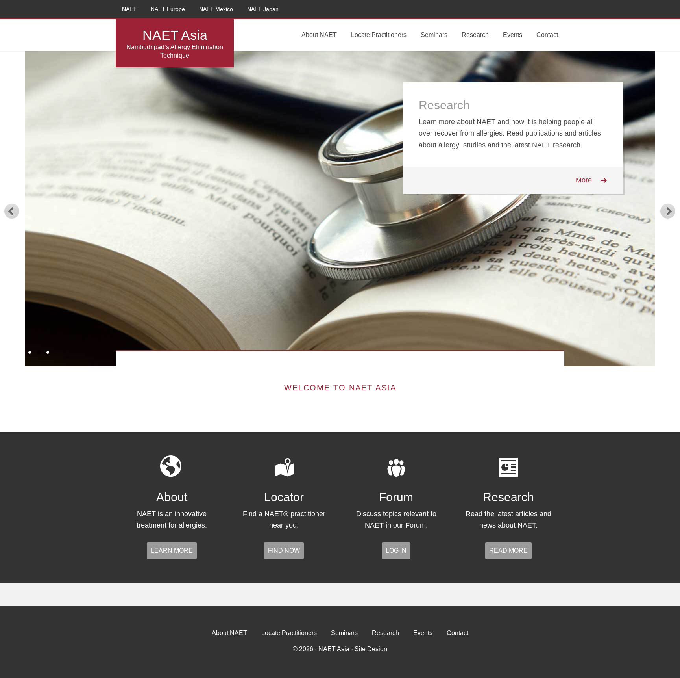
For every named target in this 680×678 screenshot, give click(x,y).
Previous (12, 211)
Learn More (172, 550)
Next (668, 211)
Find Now (284, 550)
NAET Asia (174, 35)
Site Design (371, 649)
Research (444, 104)
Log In (396, 550)
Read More (508, 550)
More (584, 180)
